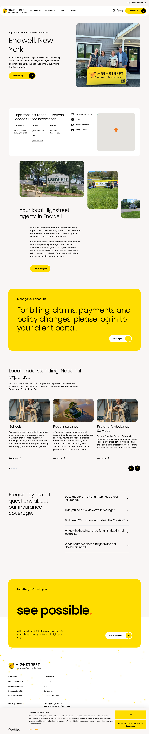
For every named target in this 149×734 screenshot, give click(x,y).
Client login (117, 339)
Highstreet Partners (135, 3)
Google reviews (82, 130)
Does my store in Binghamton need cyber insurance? (91, 498)
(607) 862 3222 (38, 131)
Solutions (34, 11)
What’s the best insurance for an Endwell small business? (95, 532)
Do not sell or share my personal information (130, 724)
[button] (116, 130)
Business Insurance (15, 686)
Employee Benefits (15, 691)
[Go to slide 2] (11, 468)
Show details (34, 730)
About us (47, 681)
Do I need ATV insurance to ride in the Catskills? (95, 520)
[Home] (24, 666)
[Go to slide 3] (13, 468)
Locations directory (51, 696)
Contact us (133, 11)
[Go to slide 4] (14, 468)
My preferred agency (84, 114)
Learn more (13, 458)
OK (130, 715)
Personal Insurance (15, 681)
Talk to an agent (18, 76)
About (61, 11)
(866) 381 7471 (37, 141)
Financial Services (15, 696)
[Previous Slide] (131, 468)
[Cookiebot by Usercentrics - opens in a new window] (14, 729)
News (73, 11)
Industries (49, 11)
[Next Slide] (137, 468)
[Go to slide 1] (9, 468)
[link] (15, 11)
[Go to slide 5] (16, 468)
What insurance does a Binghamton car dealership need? (90, 545)
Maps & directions (82, 125)
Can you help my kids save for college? (90, 510)
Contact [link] (79, 119)
